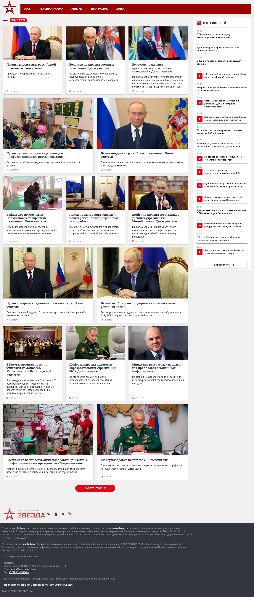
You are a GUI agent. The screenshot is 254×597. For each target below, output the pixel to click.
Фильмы (77, 8)
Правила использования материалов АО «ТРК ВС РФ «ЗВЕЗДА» (37, 584)
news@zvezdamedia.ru (23, 569)
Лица (120, 8)
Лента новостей (214, 23)
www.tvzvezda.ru (122, 528)
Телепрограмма (51, 8)
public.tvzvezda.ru (22, 528)
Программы (100, 8)
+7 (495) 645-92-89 (19, 572)
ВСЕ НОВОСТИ (222, 265)
